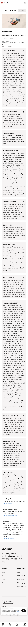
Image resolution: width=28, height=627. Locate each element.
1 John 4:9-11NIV (8, 278)
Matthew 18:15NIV (9, 133)
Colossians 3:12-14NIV (10, 441)
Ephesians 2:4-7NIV (9, 244)
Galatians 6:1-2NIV (9, 201)
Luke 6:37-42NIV (9, 51)
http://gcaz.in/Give (8, 538)
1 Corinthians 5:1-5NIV (10, 150)
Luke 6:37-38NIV (9, 472)
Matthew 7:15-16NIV (10, 112)
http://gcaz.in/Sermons (10, 515)
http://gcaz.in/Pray (8, 503)
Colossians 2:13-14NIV (10, 416)
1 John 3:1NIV (7, 225)
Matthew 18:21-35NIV (10, 303)
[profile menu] (24, 2)
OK (23, 610)
